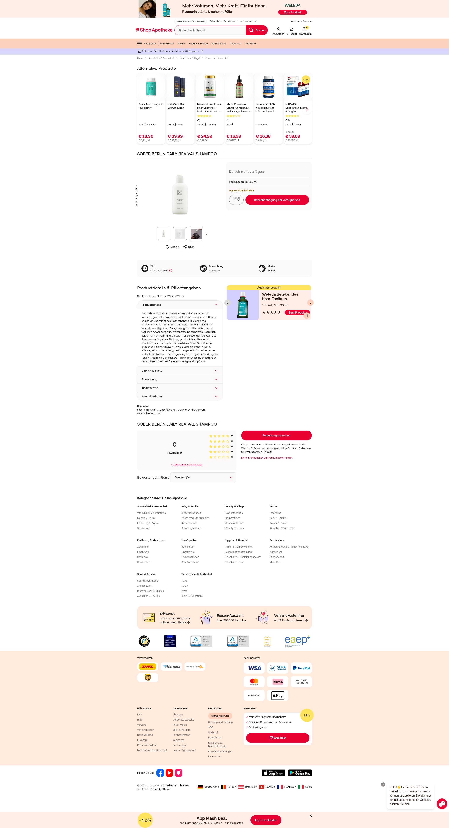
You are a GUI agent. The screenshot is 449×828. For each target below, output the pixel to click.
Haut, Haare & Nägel (190, 58)
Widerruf (213, 732)
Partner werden (181, 735)
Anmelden (280, 737)
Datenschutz (215, 737)
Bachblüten (188, 546)
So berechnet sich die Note (186, 464)
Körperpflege (232, 518)
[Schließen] (311, 816)
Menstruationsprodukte (238, 551)
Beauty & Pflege (198, 43)
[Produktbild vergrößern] (180, 195)
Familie (181, 43)
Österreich (251, 786)
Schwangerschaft (191, 528)
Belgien (232, 786)
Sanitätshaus (218, 43)
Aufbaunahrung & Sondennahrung (289, 546)
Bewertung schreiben (276, 435)
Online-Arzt (215, 21)
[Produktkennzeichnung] (170, 270)
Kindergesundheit (191, 512)
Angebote (235, 43)
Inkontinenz (276, 551)
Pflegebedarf (277, 557)
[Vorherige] (227, 302)
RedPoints (251, 43)
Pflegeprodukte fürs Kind (195, 518)
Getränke (142, 557)
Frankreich (290, 786)
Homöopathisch (190, 557)
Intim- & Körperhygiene (238, 546)
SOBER (272, 270)
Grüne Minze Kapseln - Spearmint (151, 106)
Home (140, 58)
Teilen (191, 246)
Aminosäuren (144, 585)
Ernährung (275, 512)
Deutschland (211, 786)
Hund (184, 580)
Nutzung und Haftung (220, 722)
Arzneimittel (167, 43)
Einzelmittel (188, 551)
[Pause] (306, 315)
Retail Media (180, 724)
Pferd (184, 590)
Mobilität (275, 562)
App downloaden (266, 820)
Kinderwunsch (189, 523)
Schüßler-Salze (190, 562)
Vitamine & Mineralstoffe (151, 512)
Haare (209, 58)
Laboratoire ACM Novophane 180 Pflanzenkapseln (265, 108)
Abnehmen (143, 546)
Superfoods (143, 562)
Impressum (214, 756)
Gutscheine (229, 21)
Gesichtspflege (234, 512)
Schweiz (270, 786)
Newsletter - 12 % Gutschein (191, 21)
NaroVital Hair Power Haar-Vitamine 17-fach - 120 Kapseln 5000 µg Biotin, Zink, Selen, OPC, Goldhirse (209, 108)
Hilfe (139, 719)
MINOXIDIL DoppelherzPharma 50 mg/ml (296, 108)
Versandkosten (145, 729)
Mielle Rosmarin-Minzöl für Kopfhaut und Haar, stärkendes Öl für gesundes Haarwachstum (239, 108)
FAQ (139, 714)
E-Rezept (142, 740)
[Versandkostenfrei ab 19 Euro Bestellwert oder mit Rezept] (306, 620)
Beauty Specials (234, 528)
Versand (141, 724)
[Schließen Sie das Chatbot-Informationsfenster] (383, 784)
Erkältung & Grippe (148, 523)
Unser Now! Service (247, 21)
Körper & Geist (278, 523)
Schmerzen (143, 528)
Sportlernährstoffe (147, 580)
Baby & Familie (278, 518)
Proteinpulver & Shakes (150, 590)
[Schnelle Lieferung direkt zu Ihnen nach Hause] (188, 622)
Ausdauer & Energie (148, 596)
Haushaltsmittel (234, 562)
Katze (184, 585)
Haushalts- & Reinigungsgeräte (243, 557)
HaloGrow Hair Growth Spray (176, 106)
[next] (307, 109)
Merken (174, 246)
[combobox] (236, 200)
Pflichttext (234, 318)
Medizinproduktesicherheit (152, 750)
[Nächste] (310, 302)
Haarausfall (222, 58)
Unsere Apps (180, 745)
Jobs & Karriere (181, 729)
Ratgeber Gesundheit (282, 528)
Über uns (307, 21)
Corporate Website (183, 719)
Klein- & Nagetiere (192, 596)
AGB (210, 727)
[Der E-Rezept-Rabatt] (202, 52)
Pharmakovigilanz (147, 745)
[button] (180, 305)
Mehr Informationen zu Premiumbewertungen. (267, 457)
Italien (308, 786)
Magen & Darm (146, 518)
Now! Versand (145, 735)
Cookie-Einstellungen (220, 751)
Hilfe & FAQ (296, 21)
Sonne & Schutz (234, 523)
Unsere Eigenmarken (184, 750)
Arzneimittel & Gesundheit (161, 58)
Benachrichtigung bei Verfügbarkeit (277, 199)
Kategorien (150, 43)
